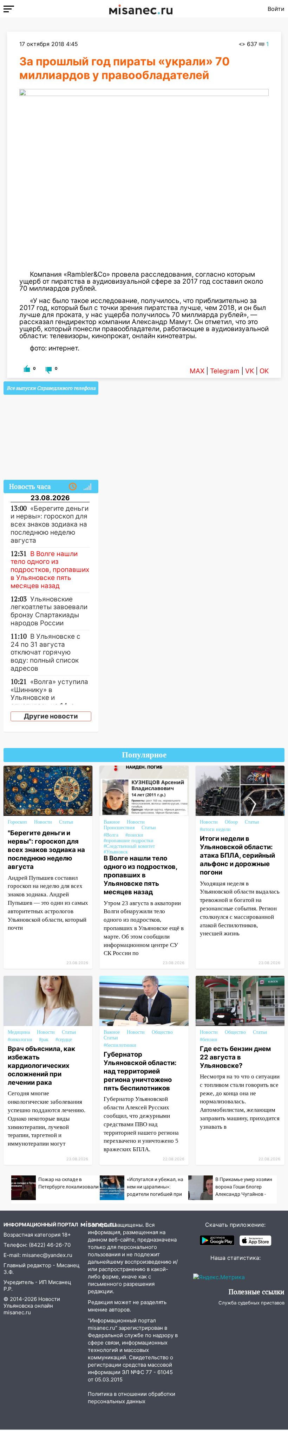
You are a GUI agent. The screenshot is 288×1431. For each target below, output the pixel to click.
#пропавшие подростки (128, 840)
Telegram (225, 371)
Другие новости (51, 716)
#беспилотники (120, 1045)
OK (264, 371)
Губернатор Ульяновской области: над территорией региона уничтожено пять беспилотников (140, 1071)
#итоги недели (215, 829)
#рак (43, 1039)
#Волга (111, 835)
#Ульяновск (116, 852)
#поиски (134, 835)
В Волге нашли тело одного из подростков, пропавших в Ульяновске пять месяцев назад (140, 875)
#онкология (20, 1039)
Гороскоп (17, 822)
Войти (276, 8)
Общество (162, 1032)
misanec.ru (17, 1312)
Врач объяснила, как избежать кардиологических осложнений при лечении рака (41, 1066)
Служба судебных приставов (251, 1303)
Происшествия (119, 827)
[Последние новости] (73, 487)
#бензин (208, 1039)
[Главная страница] (141, 9)
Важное (112, 822)
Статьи (66, 822)
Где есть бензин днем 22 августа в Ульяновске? (235, 1057)
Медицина (19, 1032)
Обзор (231, 822)
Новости (43, 822)
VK (249, 371)
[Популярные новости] (87, 487)
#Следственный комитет (129, 846)
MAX (197, 371)
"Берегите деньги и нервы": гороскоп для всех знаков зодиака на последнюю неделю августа (46, 850)
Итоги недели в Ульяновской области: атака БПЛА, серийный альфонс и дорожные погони (237, 855)
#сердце (63, 1039)
